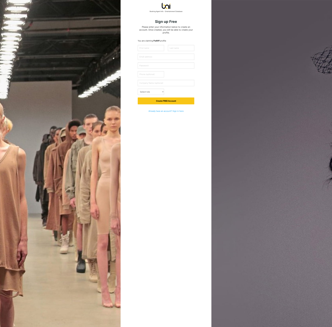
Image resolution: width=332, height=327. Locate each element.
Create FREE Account (166, 101)
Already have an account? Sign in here (166, 111)
